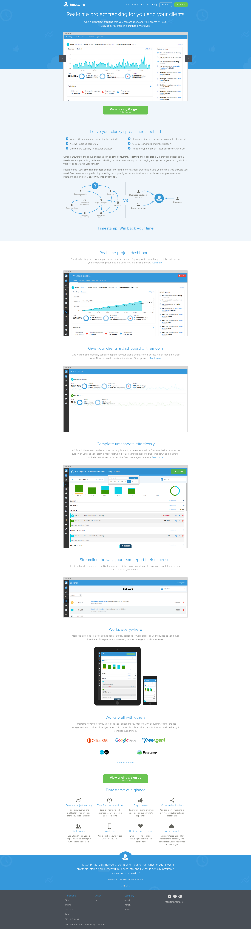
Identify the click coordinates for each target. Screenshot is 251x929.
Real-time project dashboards (125, 252)
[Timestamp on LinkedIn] (180, 896)
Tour (126, 4)
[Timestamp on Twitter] (170, 896)
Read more (157, 262)
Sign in (165, 4)
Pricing (135, 4)
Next (188, 58)
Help (97, 900)
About (127, 900)
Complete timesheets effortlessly (125, 443)
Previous (62, 58)
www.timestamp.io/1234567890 (95, 924)
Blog (154, 4)
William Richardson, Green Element (125, 879)
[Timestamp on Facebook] (175, 896)
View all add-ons (125, 762)
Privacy (127, 905)
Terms (127, 909)
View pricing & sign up (125, 110)
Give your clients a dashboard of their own (125, 348)
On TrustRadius (72, 919)
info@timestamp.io (173, 901)
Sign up (181, 4)
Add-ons (145, 4)
